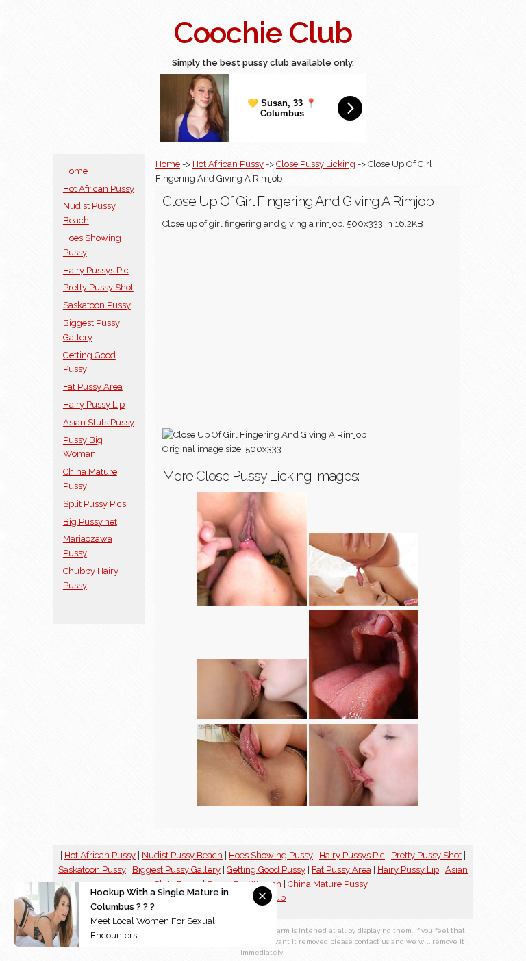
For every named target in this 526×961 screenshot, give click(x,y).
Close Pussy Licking (315, 164)
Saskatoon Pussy (97, 305)
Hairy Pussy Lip (94, 404)
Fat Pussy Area (93, 387)
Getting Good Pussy (266, 869)
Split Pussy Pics (94, 504)
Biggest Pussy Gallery (176, 869)
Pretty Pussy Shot (98, 287)
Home (75, 171)
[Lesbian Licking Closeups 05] (252, 803)
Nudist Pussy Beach (182, 855)
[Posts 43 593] (252, 716)
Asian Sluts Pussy (98, 422)
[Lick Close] (363, 716)
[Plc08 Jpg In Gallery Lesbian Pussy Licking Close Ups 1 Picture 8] (363, 602)
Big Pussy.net (90, 521)
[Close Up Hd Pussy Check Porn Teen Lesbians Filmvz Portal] (363, 803)
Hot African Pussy (98, 189)
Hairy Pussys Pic (96, 270)
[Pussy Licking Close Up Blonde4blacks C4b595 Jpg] (252, 602)
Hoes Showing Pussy (271, 855)
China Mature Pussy (328, 884)
